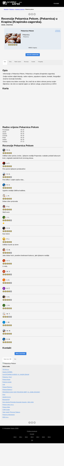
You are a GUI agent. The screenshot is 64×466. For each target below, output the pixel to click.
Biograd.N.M (5, 399)
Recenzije (6, 9)
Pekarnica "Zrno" (7, 377)
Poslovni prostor (6, 382)
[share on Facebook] (29, 15)
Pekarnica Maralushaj (8, 414)
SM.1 (20, 437)
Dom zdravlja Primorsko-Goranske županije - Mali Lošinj (18, 402)
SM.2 (26, 437)
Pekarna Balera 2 (7, 389)
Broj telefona (20, 353)
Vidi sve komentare (33, 54)
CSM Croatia (6, 409)
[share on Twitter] (32, 15)
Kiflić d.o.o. (5, 417)
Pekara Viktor (6, 407)
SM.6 (49, 437)
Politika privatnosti (32, 431)
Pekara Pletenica (7, 387)
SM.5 (43, 437)
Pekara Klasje (6, 379)
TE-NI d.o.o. (5, 369)
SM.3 (32, 437)
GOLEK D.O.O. (6, 397)
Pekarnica (12, 9)
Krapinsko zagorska (19, 9)
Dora (3, 394)
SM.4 (37, 437)
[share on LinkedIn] (34, 15)
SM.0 (15, 437)
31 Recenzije (57, 30)
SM (32, 440)
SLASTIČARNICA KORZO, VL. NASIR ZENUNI (15, 374)
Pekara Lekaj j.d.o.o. (8, 404)
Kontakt (56, 3)
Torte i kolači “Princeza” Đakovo (11, 412)
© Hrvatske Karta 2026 (10, 428)
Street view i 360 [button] (7, 359)
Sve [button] (15, 359)
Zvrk (3, 384)
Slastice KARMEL (7, 372)
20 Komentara (57, 31)
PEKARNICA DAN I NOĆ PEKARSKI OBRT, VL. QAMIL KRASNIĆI (21, 392)
